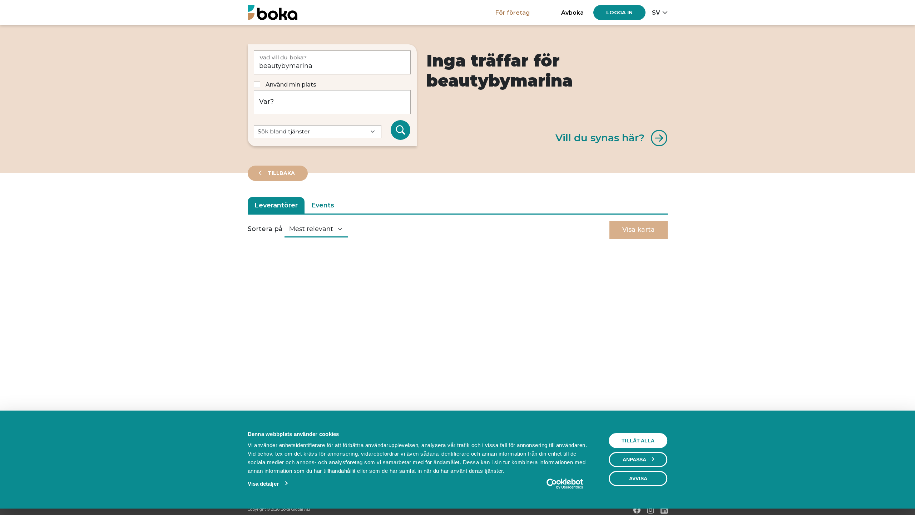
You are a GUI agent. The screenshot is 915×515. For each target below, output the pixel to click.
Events (322, 205)
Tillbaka (280, 173)
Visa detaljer (263, 484)
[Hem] (272, 12)
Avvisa (638, 478)
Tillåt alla (638, 440)
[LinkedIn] (664, 510)
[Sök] (401, 130)
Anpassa (635, 459)
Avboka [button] (572, 12)
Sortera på (265, 229)
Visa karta (638, 230)
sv (656, 12)
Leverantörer (276, 205)
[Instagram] (650, 510)
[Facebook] (636, 510)
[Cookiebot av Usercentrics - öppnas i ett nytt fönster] (564, 484)
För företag (512, 12)
